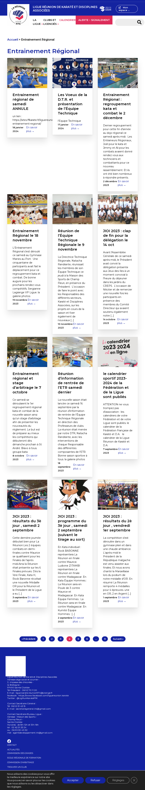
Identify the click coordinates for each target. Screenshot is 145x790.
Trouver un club (17, 767)
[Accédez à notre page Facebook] (9, 742)
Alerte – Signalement (94, 20)
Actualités (13, 749)
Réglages (118, 780)
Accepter (73, 780)
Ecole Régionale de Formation (24, 758)
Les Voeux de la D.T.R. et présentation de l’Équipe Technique (72, 104)
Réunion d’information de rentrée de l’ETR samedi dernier (71, 383)
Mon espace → (124, 9)
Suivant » (118, 639)
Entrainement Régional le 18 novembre (26, 235)
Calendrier (67, 20)
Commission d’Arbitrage (20, 762)
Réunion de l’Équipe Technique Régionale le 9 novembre (71, 240)
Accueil (12, 39)
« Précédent (28, 639)
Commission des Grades (20, 753)
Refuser (95, 780)
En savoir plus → (31, 129)
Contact (12, 745)
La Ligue (37, 22)
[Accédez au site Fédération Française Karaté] (105, 8)
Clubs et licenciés (50, 22)
